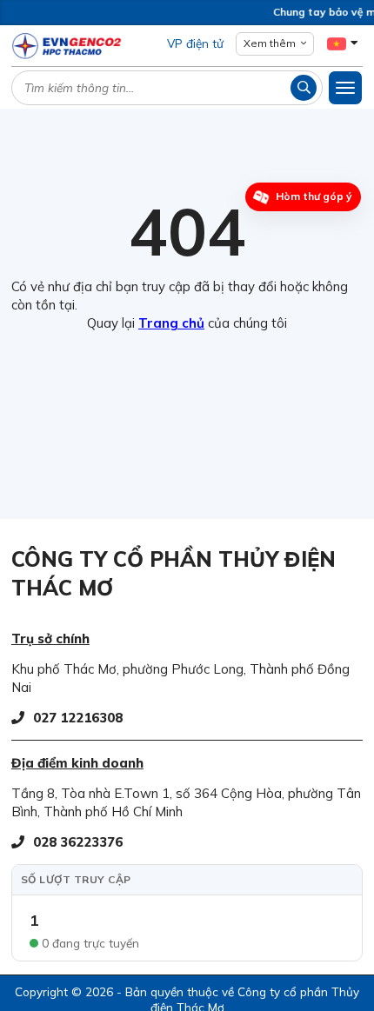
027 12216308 (78, 717)
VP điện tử (195, 43)
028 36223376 (78, 842)
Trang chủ (171, 323)
